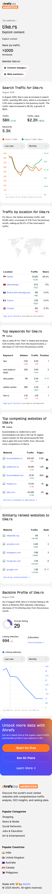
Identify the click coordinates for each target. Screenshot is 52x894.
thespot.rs (12, 483)
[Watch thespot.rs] (47, 485)
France (10, 300)
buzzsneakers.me (15, 475)
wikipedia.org (13, 535)
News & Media (10, 821)
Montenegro (13, 284)
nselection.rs (13, 466)
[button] (10, 687)
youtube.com (13, 544)
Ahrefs (26, 884)
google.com (12, 569)
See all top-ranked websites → (16, 577)
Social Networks (11, 826)
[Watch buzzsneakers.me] (47, 476)
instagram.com (14, 552)
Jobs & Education (12, 831)
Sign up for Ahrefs (11, 316)
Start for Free (26, 748)
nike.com (11, 492)
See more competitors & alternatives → (20, 500)
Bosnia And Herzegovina (18, 292)
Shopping (7, 816)
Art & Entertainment (13, 835)
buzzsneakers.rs (14, 458)
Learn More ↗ (26, 768)
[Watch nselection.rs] (47, 468)
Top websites (8, 20)
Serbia (10, 276)
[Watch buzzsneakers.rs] (47, 459)
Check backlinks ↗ (36, 642)
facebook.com (14, 561)
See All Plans (26, 758)
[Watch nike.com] (47, 493)
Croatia (10, 308)
